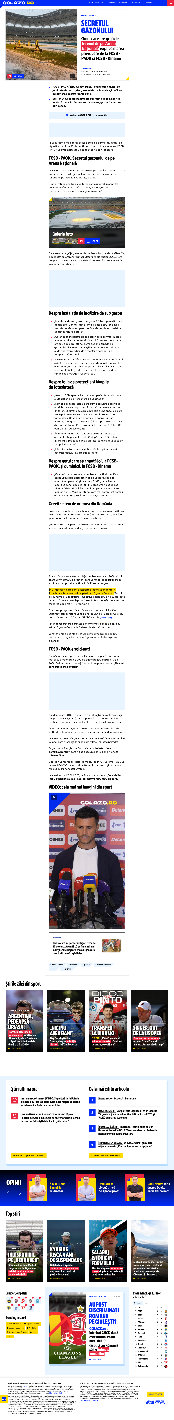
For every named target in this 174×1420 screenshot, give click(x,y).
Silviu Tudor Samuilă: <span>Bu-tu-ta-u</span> (51, 1187)
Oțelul (140, 1344)
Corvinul (141, 1333)
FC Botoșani (143, 1358)
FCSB (140, 1311)
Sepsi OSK (142, 1347)
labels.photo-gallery (87, 222)
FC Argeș (141, 1322)
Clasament (138, 1303)
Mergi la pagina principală (107, 1156)
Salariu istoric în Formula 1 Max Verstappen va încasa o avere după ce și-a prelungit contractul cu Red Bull (108, 1251)
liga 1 (35, 1332)
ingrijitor (67, 969)
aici (24, 1406)
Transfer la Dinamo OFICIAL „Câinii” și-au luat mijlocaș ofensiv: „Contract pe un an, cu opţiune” (108, 1021)
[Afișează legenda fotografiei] (72, 76)
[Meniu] (170, 3)
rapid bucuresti (33, 1324)
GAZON (87, 965)
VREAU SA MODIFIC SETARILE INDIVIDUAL (155, 1402)
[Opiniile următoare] (19, 1193)
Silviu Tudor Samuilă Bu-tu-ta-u (125, 1100)
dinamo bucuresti (16, 1328)
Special (148, 3)
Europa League (87, 15)
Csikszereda (143, 1366)
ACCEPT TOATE (155, 1394)
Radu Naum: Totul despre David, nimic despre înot (149, 1187)
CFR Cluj (32, 1328)
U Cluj (140, 1326)
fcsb (54, 969)
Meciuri (146, 1303)
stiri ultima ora (15, 1324)
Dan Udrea (88, 68)
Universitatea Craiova (18, 1332)
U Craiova (141, 1340)
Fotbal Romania (96, 3)
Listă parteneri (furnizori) (90, 1400)
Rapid (140, 1315)
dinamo (73, 965)
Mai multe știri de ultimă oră (30, 1156)
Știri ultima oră (24, 1089)
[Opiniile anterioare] (8, 1193)
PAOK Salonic (57, 965)
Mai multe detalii (55, 1393)
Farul (140, 1336)
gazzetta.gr (106, 617)
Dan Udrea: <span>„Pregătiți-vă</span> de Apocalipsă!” (100, 1187)
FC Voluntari (143, 1351)
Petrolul (141, 1329)
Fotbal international (118, 3)
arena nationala (104, 965)
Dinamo (141, 1318)
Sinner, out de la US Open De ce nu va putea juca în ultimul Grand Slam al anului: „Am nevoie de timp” (149, 1021)
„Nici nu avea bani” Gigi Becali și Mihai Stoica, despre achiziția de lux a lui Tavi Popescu (66, 1021)
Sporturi (136, 3)
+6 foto (18, 76)
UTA (139, 1362)
